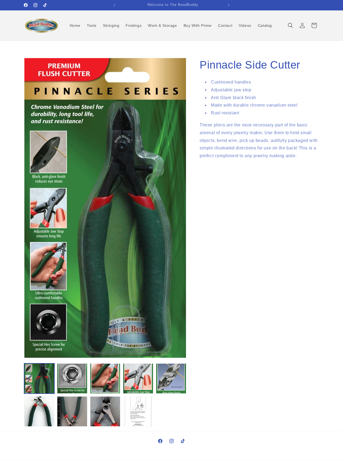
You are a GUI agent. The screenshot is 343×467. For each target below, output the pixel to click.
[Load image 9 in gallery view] (138, 411)
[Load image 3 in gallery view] (105, 378)
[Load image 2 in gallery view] (72, 378)
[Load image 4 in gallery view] (138, 378)
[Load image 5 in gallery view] (171, 378)
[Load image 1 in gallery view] (39, 378)
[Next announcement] (228, 5)
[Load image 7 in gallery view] (72, 411)
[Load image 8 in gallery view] (105, 411)
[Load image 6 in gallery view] (39, 411)
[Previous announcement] (114, 5)
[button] (290, 25)
